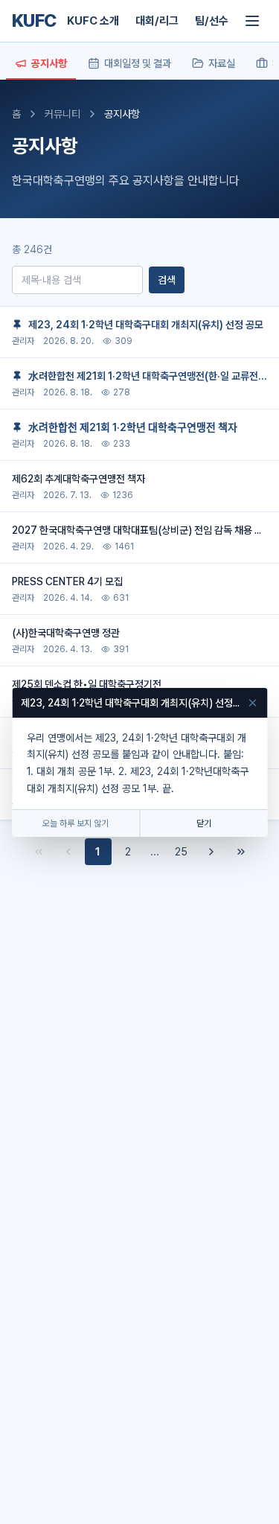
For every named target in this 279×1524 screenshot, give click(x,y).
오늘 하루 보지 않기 (75, 823)
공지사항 (49, 63)
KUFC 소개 (93, 21)
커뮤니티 (62, 114)
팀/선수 (211, 21)
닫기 (203, 823)
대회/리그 (157, 21)
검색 (167, 280)
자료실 (221, 63)
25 (181, 852)
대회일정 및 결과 (137, 63)
